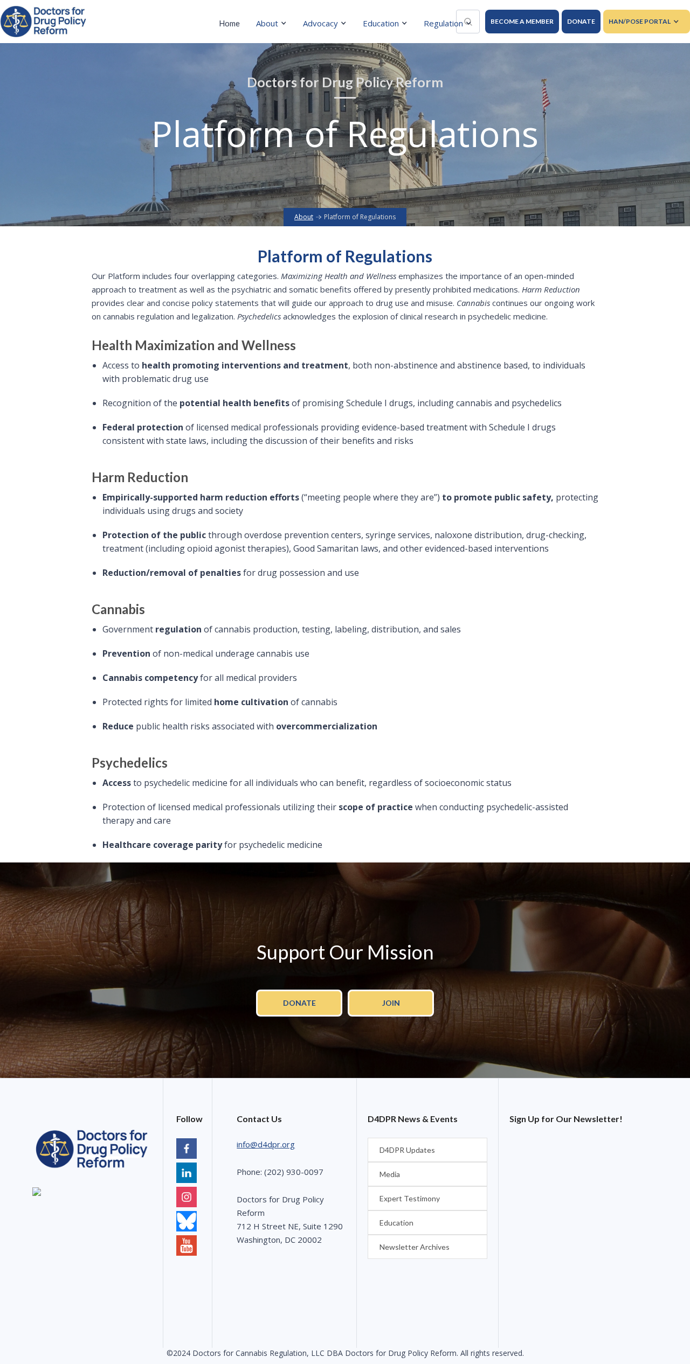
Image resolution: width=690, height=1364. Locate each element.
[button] (274, 23)
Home (229, 23)
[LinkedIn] (186, 1174)
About (303, 216)
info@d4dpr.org (266, 1144)
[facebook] (186, 1150)
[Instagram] (186, 1198)
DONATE (581, 21)
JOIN (391, 1002)
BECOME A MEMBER (522, 21)
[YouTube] (186, 1222)
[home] (43, 21)
